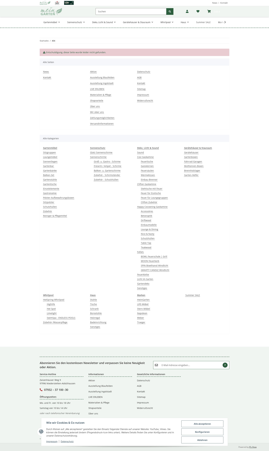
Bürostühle (96, 313)
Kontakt (224, 2)
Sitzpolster (48, 202)
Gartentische (50, 184)
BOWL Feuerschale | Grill (154, 256)
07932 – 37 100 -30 (56, 390)
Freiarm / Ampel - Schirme (107, 166)
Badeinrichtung (98, 322)
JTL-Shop (253, 447)
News (214, 2)
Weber (140, 317)
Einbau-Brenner (149, 179)
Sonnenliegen (50, 161)
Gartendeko (143, 283)
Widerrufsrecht (145, 100)
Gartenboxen (191, 156)
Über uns (95, 106)
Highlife (51, 304)
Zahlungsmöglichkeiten (102, 117)
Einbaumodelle (149, 224)
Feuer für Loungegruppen (154, 197)
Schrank (94, 308)
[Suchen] (169, 11)
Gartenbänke (50, 170)
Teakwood (146, 247)
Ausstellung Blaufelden (102, 77)
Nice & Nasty (147, 233)
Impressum (51, 441)
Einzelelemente (51, 188)
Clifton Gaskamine (146, 184)
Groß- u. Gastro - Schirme (107, 161)
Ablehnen (202, 440)
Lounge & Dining (149, 229)
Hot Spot (51, 308)
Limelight (52, 313)
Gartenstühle (50, 179)
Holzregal (95, 317)
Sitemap (141, 88)
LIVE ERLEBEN (97, 88)
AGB (139, 77)
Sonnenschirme (98, 156)
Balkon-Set (48, 175)
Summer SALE (192, 295)
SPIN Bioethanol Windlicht (154, 265)
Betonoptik (146, 215)
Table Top (146, 242)
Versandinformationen (102, 123)
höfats (140, 251)
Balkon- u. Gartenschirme (107, 170)
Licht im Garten (145, 279)
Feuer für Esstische (151, 193)
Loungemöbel (50, 156)
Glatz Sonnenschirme (101, 152)
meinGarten (143, 299)
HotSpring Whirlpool (53, 299)
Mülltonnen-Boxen (193, 166)
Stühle (93, 299)
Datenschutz (67, 441)
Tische (93, 304)
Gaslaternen (147, 166)
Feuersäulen (147, 170)
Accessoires (147, 211)
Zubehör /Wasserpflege (55, 322)
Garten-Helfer (191, 175)
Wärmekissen (148, 175)
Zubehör (47, 211)
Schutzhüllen (50, 206)
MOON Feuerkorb (150, 260)
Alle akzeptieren (202, 423)
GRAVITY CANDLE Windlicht (155, 270)
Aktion (93, 71)
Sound (140, 152)
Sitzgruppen (49, 152)
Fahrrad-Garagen (193, 161)
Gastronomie (50, 193)
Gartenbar (48, 166)
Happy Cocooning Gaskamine (152, 206)
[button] (187, 11)
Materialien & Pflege (100, 94)
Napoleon (142, 313)
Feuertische (147, 161)
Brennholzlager (192, 170)
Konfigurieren (202, 432)
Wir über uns (97, 112)
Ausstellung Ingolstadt (101, 83)
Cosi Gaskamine (145, 156)
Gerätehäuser (191, 152)
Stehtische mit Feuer (151, 188)
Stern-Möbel (143, 308)
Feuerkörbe (143, 274)
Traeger (141, 322)
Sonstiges (142, 288)
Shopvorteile (96, 100)
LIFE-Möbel (143, 304)
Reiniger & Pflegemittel (55, 215)
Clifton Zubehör (149, 202)
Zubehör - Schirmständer (107, 175)
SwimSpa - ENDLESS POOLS (61, 317)
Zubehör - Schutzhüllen (106, 179)
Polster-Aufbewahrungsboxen (58, 197)
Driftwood (146, 220)
